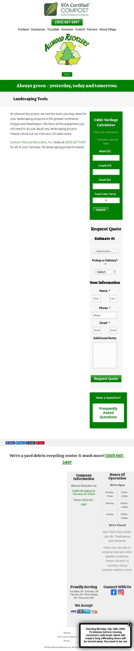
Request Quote (106, 379)
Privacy (67, 641)
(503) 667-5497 (67, 22)
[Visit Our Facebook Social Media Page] (114, 592)
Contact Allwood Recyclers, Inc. (31, 142)
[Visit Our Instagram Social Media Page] (121, 592)
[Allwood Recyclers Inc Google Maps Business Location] (33, 549)
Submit (100, 209)
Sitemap (67, 633)
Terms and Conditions (67, 637)
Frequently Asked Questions (108, 412)
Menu (67, 74)
